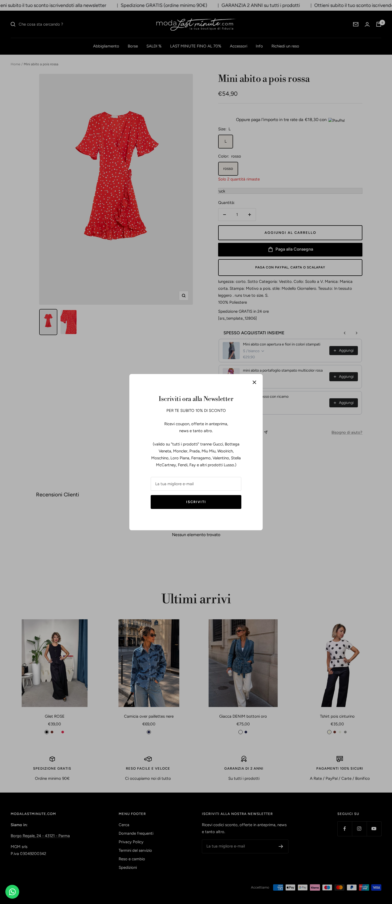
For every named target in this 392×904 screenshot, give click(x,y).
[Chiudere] (254, 382)
